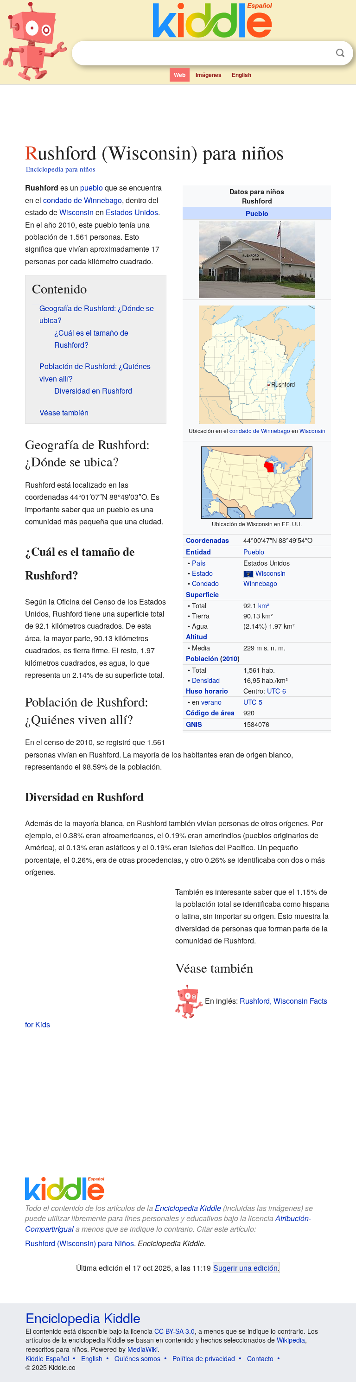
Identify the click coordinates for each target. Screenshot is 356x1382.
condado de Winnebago (259, 430)
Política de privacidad (203, 1358)
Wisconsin (312, 430)
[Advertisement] (178, 110)
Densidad (206, 680)
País (198, 562)
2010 (229, 658)
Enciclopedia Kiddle (188, 1208)
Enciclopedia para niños (60, 168)
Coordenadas (207, 540)
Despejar (321, 53)
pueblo (91, 187)
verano (211, 702)
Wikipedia (291, 1339)
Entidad (198, 551)
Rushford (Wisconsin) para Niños (79, 1243)
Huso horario (207, 690)
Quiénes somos (137, 1358)
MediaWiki (142, 1349)
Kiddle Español (47, 1358)
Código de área (210, 712)
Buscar (340, 53)
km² (263, 605)
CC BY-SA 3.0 (174, 1331)
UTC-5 (252, 702)
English (241, 74)
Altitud (196, 636)
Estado (202, 573)
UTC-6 (276, 690)
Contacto (260, 1358)
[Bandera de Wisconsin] (248, 573)
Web (179, 74)
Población (202, 658)
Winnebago (260, 583)
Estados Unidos (132, 212)
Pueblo (257, 213)
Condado (205, 583)
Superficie (202, 594)
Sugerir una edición (245, 1267)
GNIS (194, 724)
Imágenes (209, 74)
